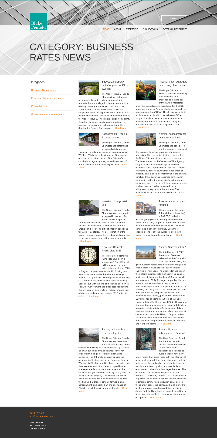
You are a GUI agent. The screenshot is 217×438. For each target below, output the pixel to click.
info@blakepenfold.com (41, 416)
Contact (174, 18)
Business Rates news (43, 90)
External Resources (175, 29)
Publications (150, 29)
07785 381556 (37, 413)
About (117, 29)
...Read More (120, 128)
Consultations (39, 106)
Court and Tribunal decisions (47, 98)
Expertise (132, 29)
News (106, 29)
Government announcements (47, 114)
